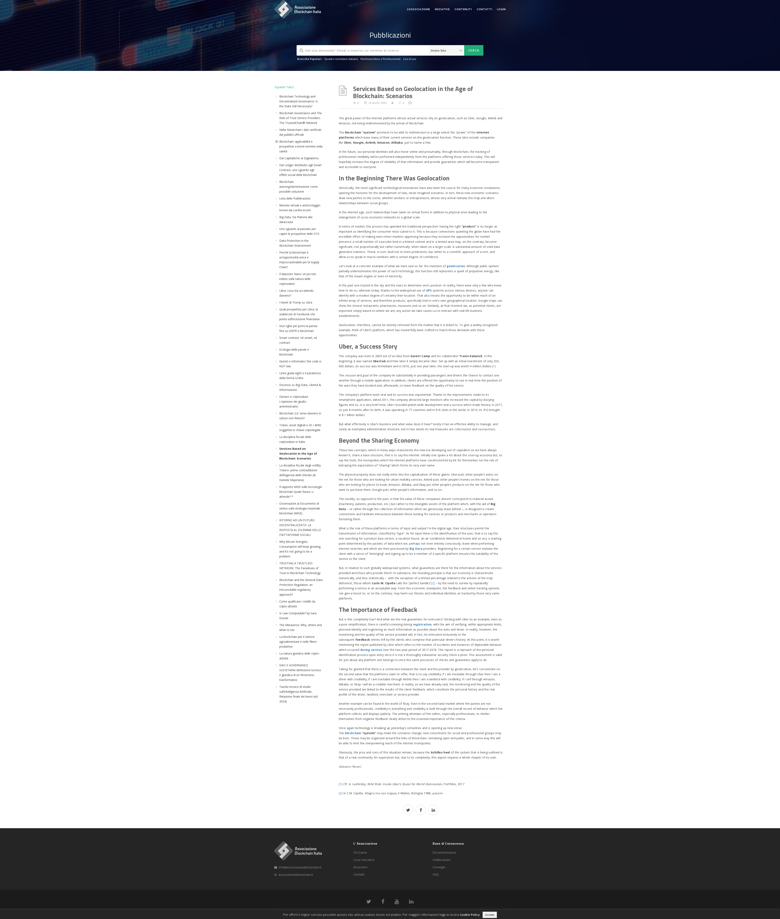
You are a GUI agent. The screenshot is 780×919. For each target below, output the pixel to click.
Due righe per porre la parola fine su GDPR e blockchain (298, 328)
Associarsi (360, 867)
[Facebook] (383, 902)
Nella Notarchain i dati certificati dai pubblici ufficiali (300, 132)
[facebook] (420, 810)
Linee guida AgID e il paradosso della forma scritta (300, 375)
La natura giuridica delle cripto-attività (299, 655)
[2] (433, 583)
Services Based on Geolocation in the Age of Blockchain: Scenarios (298, 453)
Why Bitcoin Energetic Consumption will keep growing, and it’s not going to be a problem (300, 549)
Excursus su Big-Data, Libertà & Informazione (300, 387)
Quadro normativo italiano (341, 59)
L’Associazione (418, 9)
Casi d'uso (409, 59)
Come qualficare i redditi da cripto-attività (297, 603)
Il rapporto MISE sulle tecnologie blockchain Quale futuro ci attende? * (300, 492)
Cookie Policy (470, 914)
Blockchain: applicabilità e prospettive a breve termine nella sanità (301, 146)
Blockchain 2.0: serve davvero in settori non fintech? (300, 415)
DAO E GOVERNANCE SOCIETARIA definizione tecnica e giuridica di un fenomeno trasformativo (300, 672)
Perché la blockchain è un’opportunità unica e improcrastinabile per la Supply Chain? (299, 259)
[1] (494, 366)
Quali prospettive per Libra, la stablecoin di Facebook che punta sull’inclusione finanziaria (299, 314)
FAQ (436, 874)
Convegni (439, 867)
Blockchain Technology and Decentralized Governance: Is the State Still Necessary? (298, 101)
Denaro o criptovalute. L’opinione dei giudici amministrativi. (294, 401)
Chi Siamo (360, 852)
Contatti (484, 9)
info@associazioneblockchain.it (300, 867)
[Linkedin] (411, 902)
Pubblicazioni (442, 860)
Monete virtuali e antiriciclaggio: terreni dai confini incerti (300, 207)
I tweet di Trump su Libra (295, 302)
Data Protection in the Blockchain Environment (295, 243)
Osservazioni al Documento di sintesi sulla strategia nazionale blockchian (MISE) (299, 508)
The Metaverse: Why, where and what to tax (300, 627)
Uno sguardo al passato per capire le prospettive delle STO (299, 231)
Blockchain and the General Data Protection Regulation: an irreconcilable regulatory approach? (301, 587)
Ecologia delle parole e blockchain (294, 352)
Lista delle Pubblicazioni (294, 198)
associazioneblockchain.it (295, 875)
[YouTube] (397, 902)
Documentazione (444, 852)
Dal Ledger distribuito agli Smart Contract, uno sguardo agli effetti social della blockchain (300, 170)
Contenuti (463, 9)
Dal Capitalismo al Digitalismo (299, 158)
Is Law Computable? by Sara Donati (297, 615)
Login (501, 9)
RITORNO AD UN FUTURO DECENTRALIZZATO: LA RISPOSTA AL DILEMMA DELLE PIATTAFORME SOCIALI (300, 527)
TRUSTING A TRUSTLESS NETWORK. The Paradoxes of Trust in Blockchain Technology (300, 568)
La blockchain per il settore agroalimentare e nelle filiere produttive (298, 641)
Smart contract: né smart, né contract (298, 340)
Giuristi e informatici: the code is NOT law (300, 363)
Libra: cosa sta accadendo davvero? (296, 293)
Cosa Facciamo (364, 860)
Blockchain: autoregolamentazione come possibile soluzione (298, 186)
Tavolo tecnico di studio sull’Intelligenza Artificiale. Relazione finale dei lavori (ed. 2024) (298, 694)
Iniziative (442, 9)
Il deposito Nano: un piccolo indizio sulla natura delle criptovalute (297, 279)
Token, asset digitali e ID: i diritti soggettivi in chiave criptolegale (300, 427)
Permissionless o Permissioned (381, 59)
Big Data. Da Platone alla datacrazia (295, 219)
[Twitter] (369, 902)
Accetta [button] (489, 915)
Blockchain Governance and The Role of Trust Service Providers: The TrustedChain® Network (300, 118)
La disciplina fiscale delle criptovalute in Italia (295, 439)
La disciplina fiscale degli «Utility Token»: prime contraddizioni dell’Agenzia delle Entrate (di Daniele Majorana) (300, 472)
